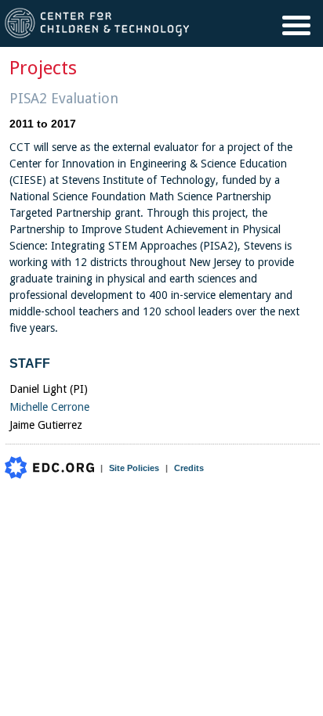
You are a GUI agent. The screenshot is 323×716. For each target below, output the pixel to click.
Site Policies (134, 468)
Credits (189, 468)
